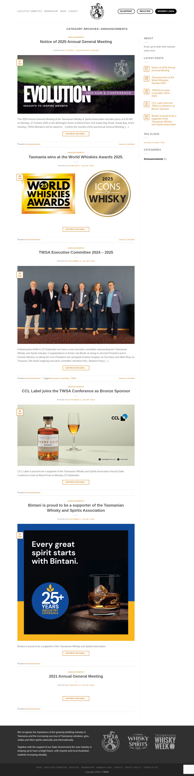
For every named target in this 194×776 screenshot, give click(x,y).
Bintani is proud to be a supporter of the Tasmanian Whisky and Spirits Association (164, 120)
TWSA (91, 166)
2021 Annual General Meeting (76, 676)
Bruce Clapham (91, 50)
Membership (51, 11)
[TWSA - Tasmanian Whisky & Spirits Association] (97, 11)
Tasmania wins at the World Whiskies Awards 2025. (76, 157)
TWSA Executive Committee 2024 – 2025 (76, 252)
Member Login (104, 767)
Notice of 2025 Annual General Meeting (76, 42)
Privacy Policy (133, 767)
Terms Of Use (150, 767)
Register (74, 767)
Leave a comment (127, 144)
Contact (73, 11)
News (63, 11)
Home (39, 767)
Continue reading (76, 134)
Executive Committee (29, 11)
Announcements (76, 37)
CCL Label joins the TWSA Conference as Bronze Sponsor (76, 391)
